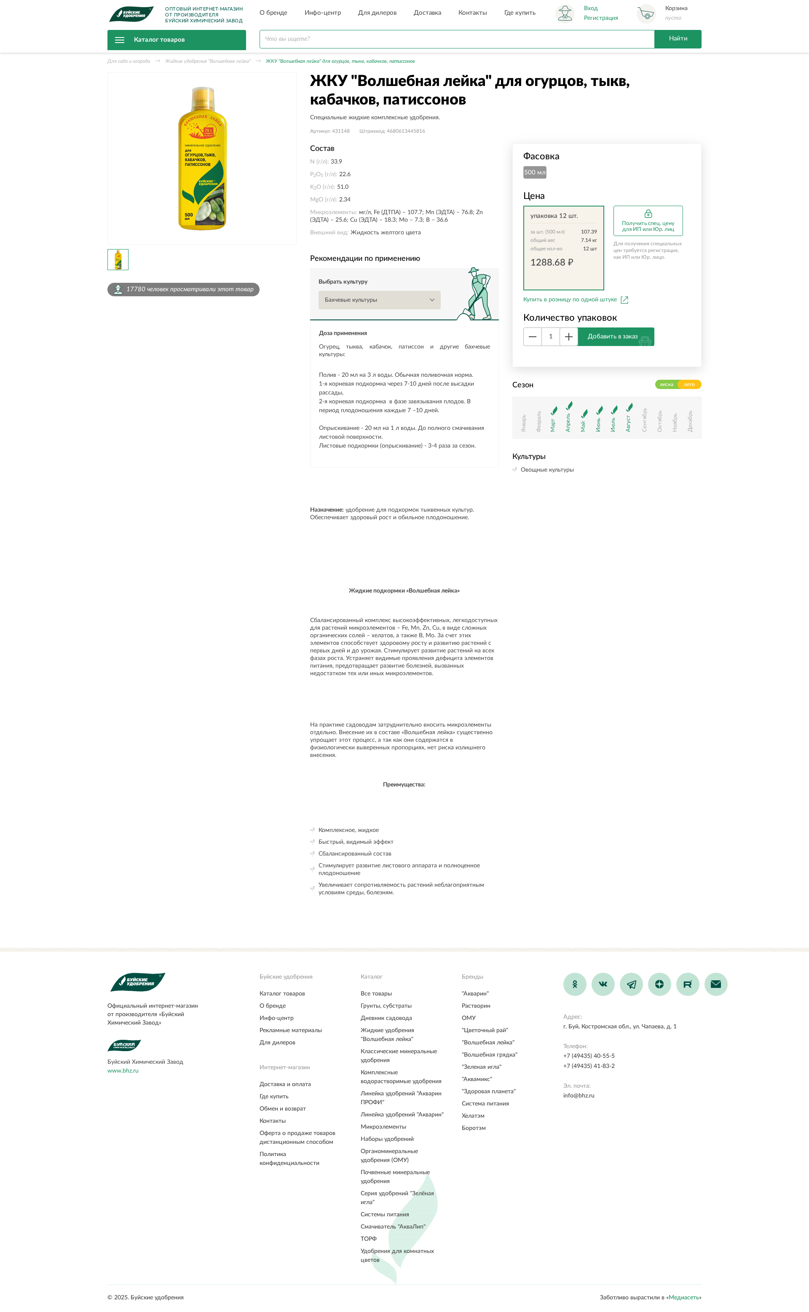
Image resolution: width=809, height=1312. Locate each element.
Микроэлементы (383, 1127)
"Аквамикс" (477, 1079)
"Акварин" (475, 994)
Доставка (427, 13)
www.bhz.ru (123, 1071)
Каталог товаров (159, 40)
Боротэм (474, 1128)
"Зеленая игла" (481, 1067)
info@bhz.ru (579, 1096)
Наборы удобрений (387, 1139)
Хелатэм (473, 1116)
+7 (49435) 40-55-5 (589, 1056)
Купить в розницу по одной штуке (570, 300)
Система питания (485, 1104)
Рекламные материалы (291, 1030)
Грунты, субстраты (386, 1006)
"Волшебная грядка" (489, 1055)
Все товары (376, 994)
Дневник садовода (386, 1018)
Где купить (520, 13)
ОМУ (469, 1018)
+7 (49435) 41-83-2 (589, 1066)
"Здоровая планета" (489, 1092)
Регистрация (601, 18)
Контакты (472, 13)
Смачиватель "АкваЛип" (393, 1227)
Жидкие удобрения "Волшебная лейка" (208, 61)
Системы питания (385, 1215)
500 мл (535, 172)
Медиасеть (684, 1298)
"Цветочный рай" (485, 1030)
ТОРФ (369, 1239)
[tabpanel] (202, 158)
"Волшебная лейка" (488, 1043)
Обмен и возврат (283, 1109)
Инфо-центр (323, 13)
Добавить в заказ (613, 336)
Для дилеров (377, 13)
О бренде (273, 13)
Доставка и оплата (285, 1084)
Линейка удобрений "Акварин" (402, 1115)
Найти (678, 38)
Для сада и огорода (128, 61)
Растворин (476, 1006)
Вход (591, 8)
